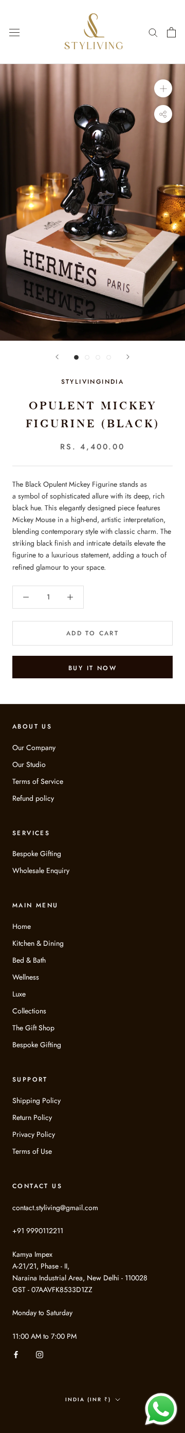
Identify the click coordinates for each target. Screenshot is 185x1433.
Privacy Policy (33, 1134)
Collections (29, 1011)
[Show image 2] (87, 357)
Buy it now (92, 668)
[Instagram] (39, 1354)
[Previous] (57, 357)
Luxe (19, 994)
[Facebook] (16, 1354)
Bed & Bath (29, 960)
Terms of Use (32, 1151)
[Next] (128, 357)
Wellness (25, 977)
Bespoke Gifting (36, 853)
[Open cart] (171, 32)
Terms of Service (37, 781)
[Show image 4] (108, 357)
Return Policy (32, 1117)
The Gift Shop (33, 1028)
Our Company (33, 747)
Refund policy (33, 798)
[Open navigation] (14, 32)
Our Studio (29, 764)
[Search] (153, 32)
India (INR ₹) (88, 1399)
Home (21, 926)
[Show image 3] (98, 357)
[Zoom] (163, 88)
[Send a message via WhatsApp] (161, 1409)
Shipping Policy (36, 1100)
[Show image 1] (76, 357)
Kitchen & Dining (38, 943)
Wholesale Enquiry (40, 870)
